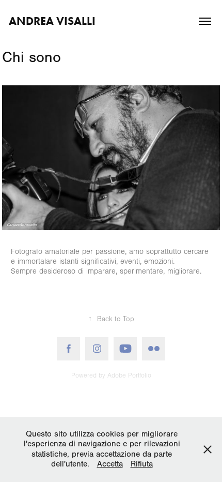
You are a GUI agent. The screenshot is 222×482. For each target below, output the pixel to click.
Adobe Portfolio (129, 375)
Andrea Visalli (52, 21)
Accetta (110, 464)
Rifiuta (142, 464)
